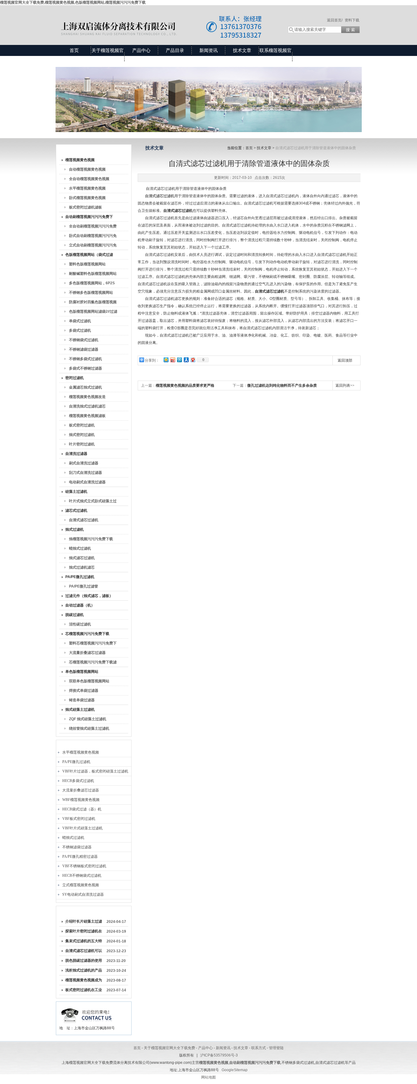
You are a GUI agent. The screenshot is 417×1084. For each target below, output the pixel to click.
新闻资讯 (208, 50)
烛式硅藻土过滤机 (80, 709)
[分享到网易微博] (192, 359)
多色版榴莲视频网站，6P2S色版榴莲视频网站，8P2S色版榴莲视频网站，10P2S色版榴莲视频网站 (93, 284)
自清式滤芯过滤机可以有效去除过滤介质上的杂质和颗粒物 (83, 952)
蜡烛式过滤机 (80, 548)
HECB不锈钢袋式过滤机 (81, 875)
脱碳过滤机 (74, 615)
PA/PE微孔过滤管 (83, 586)
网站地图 (208, 1077)
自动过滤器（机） (80, 605)
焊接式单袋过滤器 (83, 690)
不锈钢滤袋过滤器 (83, 349)
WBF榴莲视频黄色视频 (81, 800)
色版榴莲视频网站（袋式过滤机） (89, 256)
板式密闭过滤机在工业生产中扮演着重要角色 (83, 991)
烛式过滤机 (74, 529)
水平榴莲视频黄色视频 (87, 188)
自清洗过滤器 (76, 454)
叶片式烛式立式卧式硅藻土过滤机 (93, 502)
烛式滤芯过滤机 (82, 558)
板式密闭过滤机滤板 (85, 207)
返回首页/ (335, 20)
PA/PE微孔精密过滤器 (80, 856)
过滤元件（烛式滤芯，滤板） (89, 596)
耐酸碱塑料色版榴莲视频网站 (93, 273)
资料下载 (352, 20)
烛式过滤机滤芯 (82, 567)
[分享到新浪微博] (172, 359)
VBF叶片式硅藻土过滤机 (82, 828)
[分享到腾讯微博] (179, 359)
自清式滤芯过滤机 (83, 520)
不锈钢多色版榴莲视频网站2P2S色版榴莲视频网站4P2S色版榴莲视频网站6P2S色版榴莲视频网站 (93, 293)
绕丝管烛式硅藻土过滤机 (89, 728)
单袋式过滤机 (80, 321)
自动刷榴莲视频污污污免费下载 (89, 218)
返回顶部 (345, 360)
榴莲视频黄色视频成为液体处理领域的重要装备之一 (83, 981)
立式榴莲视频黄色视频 (80, 885)
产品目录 (175, 50)
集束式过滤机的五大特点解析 (83, 942)
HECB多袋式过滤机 (78, 781)
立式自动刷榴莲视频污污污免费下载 (93, 246)
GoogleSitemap (235, 1070)
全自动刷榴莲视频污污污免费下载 (93, 227)
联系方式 (258, 1048)
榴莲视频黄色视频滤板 (87, 416)
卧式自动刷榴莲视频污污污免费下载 (93, 237)
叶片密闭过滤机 (82, 444)
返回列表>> (344, 385)
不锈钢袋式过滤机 (83, 340)
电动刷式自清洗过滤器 (87, 482)
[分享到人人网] (186, 359)
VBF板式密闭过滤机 (78, 819)
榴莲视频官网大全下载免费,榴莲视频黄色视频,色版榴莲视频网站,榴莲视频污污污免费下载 (73, 2)
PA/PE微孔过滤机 (79, 577)
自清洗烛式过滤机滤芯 (87, 406)
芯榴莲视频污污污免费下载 (87, 634)
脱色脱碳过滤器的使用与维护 (83, 961)
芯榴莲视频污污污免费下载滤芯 (93, 663)
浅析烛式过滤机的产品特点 (83, 971)
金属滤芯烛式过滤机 (85, 387)
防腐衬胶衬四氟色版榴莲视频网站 (93, 303)
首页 (74, 50)
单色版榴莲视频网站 (81, 671)
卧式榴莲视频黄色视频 (87, 198)
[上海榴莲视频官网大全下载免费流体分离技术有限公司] (165, 19)
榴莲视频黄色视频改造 (87, 397)
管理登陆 (276, 1048)
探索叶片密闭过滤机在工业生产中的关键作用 (83, 932)
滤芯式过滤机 (76, 510)
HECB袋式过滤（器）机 (81, 809)
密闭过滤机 (74, 378)
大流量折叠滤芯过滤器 (87, 653)
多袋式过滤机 (80, 330)
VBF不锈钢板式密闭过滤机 (84, 866)
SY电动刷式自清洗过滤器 (83, 894)
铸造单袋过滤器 (82, 700)
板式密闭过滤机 (82, 425)
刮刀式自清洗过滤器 (85, 472)
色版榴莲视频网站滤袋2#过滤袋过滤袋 (93, 312)
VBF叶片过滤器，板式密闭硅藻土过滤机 (95, 771)
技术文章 (242, 50)
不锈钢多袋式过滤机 (85, 359)
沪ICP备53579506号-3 (219, 1055)
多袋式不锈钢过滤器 (85, 368)
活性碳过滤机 (80, 624)
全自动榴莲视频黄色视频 (89, 179)
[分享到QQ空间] (165, 359)
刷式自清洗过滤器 (83, 463)
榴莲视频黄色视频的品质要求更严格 (185, 385)
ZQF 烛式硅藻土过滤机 (87, 719)
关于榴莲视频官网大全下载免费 (108, 56)
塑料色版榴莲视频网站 (87, 264)
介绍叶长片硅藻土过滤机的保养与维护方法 (83, 922)
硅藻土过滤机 (76, 491)
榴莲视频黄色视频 (80, 160)
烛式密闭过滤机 (82, 435)
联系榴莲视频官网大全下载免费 (275, 56)
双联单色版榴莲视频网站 (89, 681)
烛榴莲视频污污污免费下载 (91, 539)
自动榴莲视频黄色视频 (87, 169)
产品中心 (141, 50)
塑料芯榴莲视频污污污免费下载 (93, 644)
